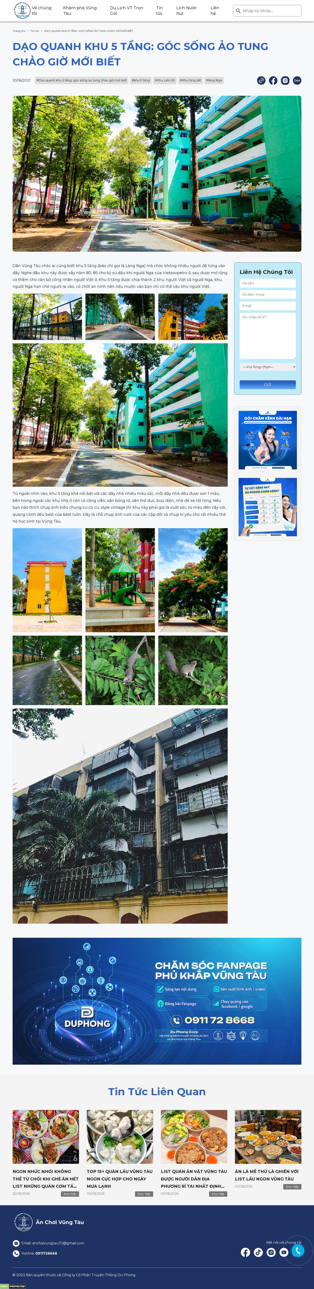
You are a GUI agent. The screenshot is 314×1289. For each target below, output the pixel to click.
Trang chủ (19, 30)
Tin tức (35, 30)
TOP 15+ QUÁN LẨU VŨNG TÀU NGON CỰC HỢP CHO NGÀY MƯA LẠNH (120, 1179)
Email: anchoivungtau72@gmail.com (52, 1243)
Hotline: (39, 1253)
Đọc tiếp (70, 1194)
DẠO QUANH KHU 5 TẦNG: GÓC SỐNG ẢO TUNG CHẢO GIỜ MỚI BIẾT (88, 30)
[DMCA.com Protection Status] (13, 1286)
